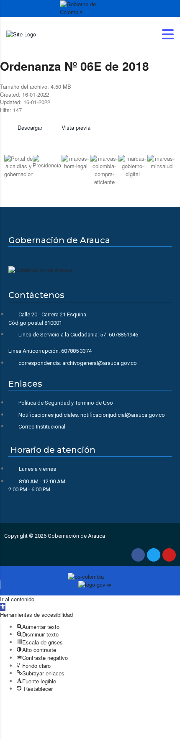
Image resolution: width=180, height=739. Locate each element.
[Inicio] (21, 34)
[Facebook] (138, 555)
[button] (12, 169)
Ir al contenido (17, 599)
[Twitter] (153, 555)
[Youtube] (169, 555)
